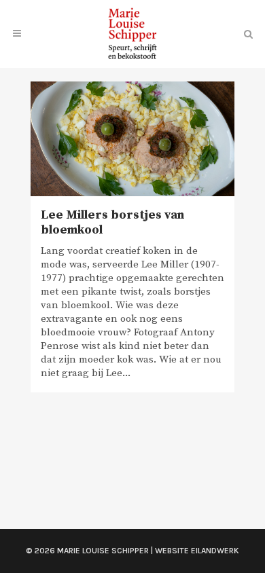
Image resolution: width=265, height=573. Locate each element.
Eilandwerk (215, 550)
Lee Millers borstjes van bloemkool (112, 222)
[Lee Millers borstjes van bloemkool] (132, 138)
